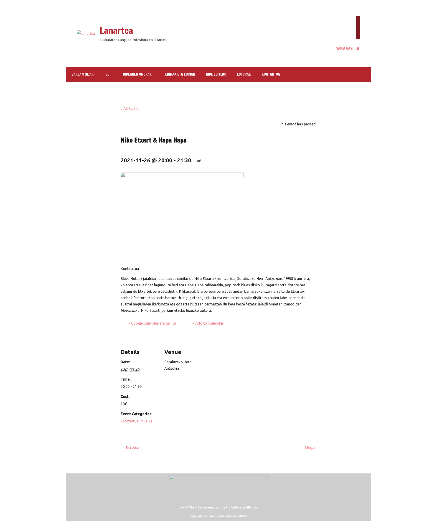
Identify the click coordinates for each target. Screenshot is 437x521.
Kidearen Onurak (137, 74)
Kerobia (132, 447)
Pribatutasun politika (232, 516)
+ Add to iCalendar (208, 323)
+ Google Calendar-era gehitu (152, 323)
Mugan (310, 447)
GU (107, 74)
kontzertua (130, 421)
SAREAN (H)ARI (82, 74)
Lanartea (116, 30)
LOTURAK (244, 74)
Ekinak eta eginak (180, 74)
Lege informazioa (202, 516)
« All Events (130, 109)
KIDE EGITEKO (216, 74)
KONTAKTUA (271, 74)
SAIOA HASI (344, 48)
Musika (146, 421)
